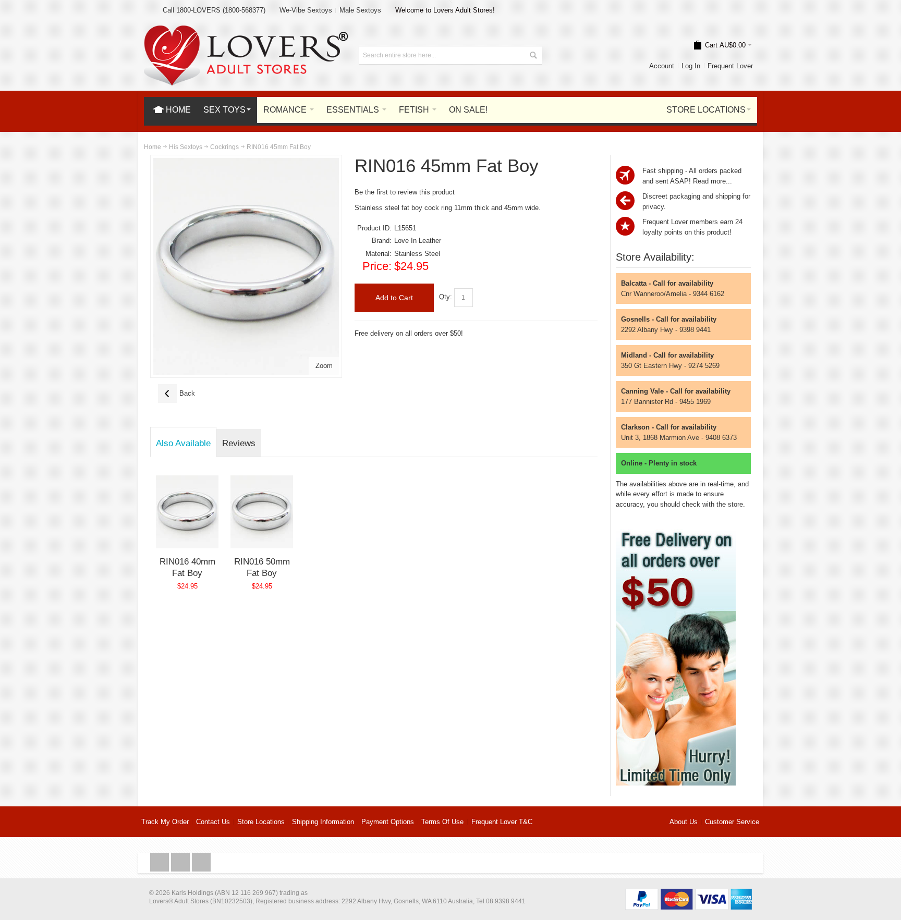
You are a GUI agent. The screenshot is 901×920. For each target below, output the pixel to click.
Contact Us (213, 822)
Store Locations (261, 822)
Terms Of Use (442, 822)
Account (661, 66)
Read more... (712, 181)
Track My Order (165, 822)
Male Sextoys (360, 10)
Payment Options (387, 822)
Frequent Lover (730, 66)
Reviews (238, 443)
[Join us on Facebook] (160, 862)
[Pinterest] (201, 862)
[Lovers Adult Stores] (246, 30)
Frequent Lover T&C (501, 822)
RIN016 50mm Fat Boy (262, 567)
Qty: (445, 297)
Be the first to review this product (405, 192)
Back (176, 393)
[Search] (532, 55)
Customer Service (732, 822)
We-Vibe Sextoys (305, 10)
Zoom (324, 366)
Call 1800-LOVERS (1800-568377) (214, 10)
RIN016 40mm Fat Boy (187, 567)
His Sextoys (185, 147)
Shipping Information (323, 822)
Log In (690, 66)
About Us (683, 822)
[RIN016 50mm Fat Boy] (262, 511)
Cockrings (224, 147)
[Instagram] (181, 862)
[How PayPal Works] (688, 894)
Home (152, 147)
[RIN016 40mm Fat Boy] (187, 511)
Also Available (183, 443)
